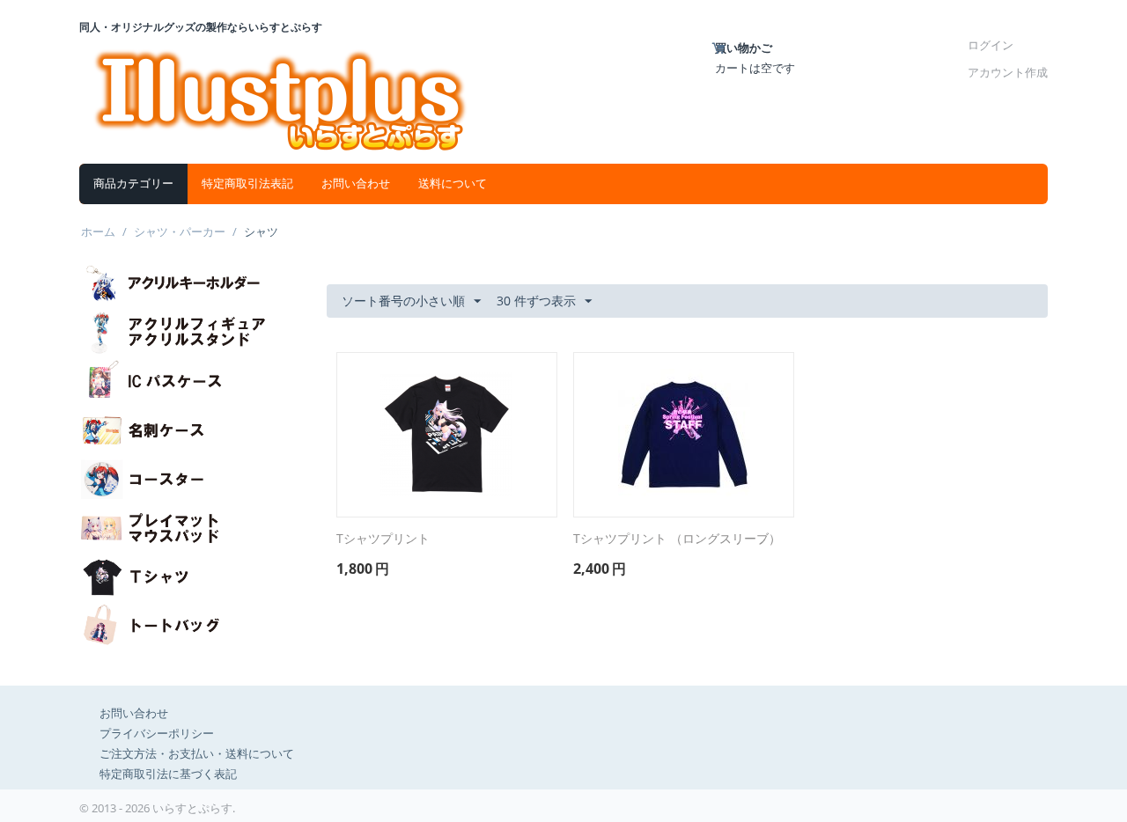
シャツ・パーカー (179, 231)
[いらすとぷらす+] (280, 98)
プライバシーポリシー (156, 733)
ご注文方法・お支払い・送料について (196, 753)
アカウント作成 (1008, 72)
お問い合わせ (355, 183)
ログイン (990, 45)
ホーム (98, 231)
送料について (452, 183)
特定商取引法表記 (247, 183)
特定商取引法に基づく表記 (168, 774)
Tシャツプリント (383, 539)
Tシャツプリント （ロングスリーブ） (677, 539)
